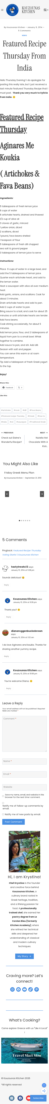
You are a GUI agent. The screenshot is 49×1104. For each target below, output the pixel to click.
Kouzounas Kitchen (15, 478)
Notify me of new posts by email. (23, 814)
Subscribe (38, 1098)
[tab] (19, 520)
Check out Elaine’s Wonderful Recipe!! (11, 438)
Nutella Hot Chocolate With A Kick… (38, 440)
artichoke (6, 410)
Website (7, 787)
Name (7, 761)
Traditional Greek (37, 422)
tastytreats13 (19, 567)
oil (11, 422)
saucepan (21, 422)
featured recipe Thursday (12, 416)
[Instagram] (11, 1098)
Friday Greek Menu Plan (19, 472)
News (24, 35)
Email (7, 774)
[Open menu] (2, 10)
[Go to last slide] (7, 494)
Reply (6, 585)
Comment (9, 718)
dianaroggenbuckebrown (26, 631)
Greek (31, 416)
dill (24, 410)
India (4, 422)
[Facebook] (20, 1098)
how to (41, 416)
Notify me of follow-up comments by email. (23, 807)
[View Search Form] (45, 10)
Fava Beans (35, 410)
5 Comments (24, 31)
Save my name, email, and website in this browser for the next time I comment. (24, 796)
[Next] (42, 494)
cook (16, 410)
